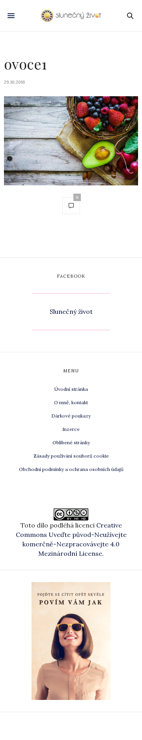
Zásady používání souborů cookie (71, 456)
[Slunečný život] (71, 15)
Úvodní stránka (71, 389)
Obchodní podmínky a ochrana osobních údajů (71, 469)
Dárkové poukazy (71, 416)
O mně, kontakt (71, 402)
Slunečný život (71, 311)
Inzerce (71, 429)
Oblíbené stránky (71, 442)
